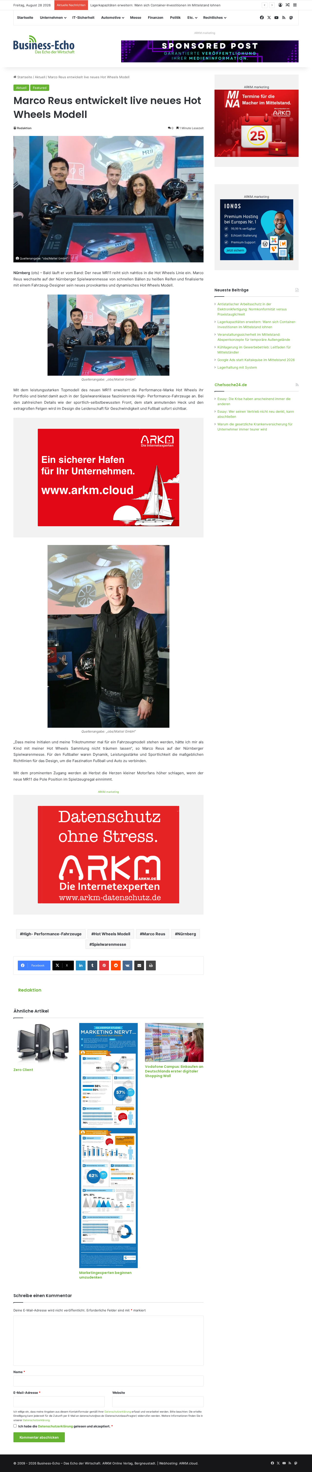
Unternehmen (51, 17)
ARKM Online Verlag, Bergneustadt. (129, 1463)
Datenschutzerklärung (118, 1411)
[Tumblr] (92, 965)
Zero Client (23, 1069)
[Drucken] (151, 965)
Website (118, 1393)
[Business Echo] (43, 44)
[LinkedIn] (81, 965)
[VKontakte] (127, 965)
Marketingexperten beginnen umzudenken (105, 1275)
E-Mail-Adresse (26, 1393)
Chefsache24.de (230, 384)
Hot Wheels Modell (112, 933)
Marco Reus (153, 933)
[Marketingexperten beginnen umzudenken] (108, 1145)
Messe (135, 17)
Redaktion (24, 128)
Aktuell (40, 77)
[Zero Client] (42, 1044)
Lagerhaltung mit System (237, 367)
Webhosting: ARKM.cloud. (178, 1463)
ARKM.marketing (204, 33)
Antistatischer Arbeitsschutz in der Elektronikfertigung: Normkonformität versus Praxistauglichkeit (252, 309)
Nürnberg (186, 933)
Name (19, 1372)
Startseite (25, 17)
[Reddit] (116, 965)
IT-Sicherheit (83, 17)
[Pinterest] (104, 965)
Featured (40, 88)
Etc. (190, 17)
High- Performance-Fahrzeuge (52, 933)
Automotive (111, 17)
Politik (175, 17)
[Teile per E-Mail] (139, 965)
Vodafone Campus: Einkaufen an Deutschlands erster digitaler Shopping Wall (174, 1071)
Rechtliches (213, 17)
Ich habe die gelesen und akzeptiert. (65, 1426)
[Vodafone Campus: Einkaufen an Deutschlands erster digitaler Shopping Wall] (174, 1042)
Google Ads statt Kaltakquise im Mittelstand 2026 (256, 360)
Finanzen (155, 17)
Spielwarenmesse (109, 944)
